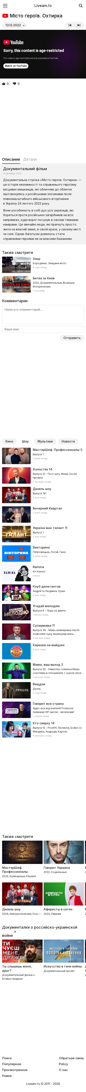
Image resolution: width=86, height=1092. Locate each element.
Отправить (72, 338)
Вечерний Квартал (47, 508)
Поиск (7, 1058)
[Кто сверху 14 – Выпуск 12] (43, 729)
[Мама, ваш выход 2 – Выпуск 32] (43, 671)
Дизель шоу (42, 489)
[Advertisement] (43, 121)
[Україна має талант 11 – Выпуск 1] (43, 534)
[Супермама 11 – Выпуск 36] (43, 631)
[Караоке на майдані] (43, 651)
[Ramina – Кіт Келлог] (43, 573)
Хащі (36, 259)
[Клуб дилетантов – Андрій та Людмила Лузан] (43, 592)
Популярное (11, 1064)
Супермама (42, 625)
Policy (63, 1064)
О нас (63, 1070)
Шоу (25, 441)
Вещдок (39, 684)
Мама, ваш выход (46, 665)
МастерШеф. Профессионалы (56, 450)
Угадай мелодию (46, 606)
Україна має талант (48, 528)
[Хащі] (43, 265)
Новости (68, 441)
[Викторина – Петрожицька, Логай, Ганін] (43, 553)
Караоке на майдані (48, 645)
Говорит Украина (57, 868)
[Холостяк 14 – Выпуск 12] (43, 475)
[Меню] (5, 5)
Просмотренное (15, 1070)
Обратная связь (71, 1058)
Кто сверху (41, 723)
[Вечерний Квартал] (43, 514)
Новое (7, 1076)
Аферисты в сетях (58, 909)
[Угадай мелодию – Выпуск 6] (43, 612)
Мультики (45, 441)
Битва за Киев (43, 278)
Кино (9, 441)
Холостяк (40, 469)
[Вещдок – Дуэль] (43, 690)
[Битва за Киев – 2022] (43, 284)
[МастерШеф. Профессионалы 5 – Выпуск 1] (43, 456)
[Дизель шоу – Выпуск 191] (43, 495)
